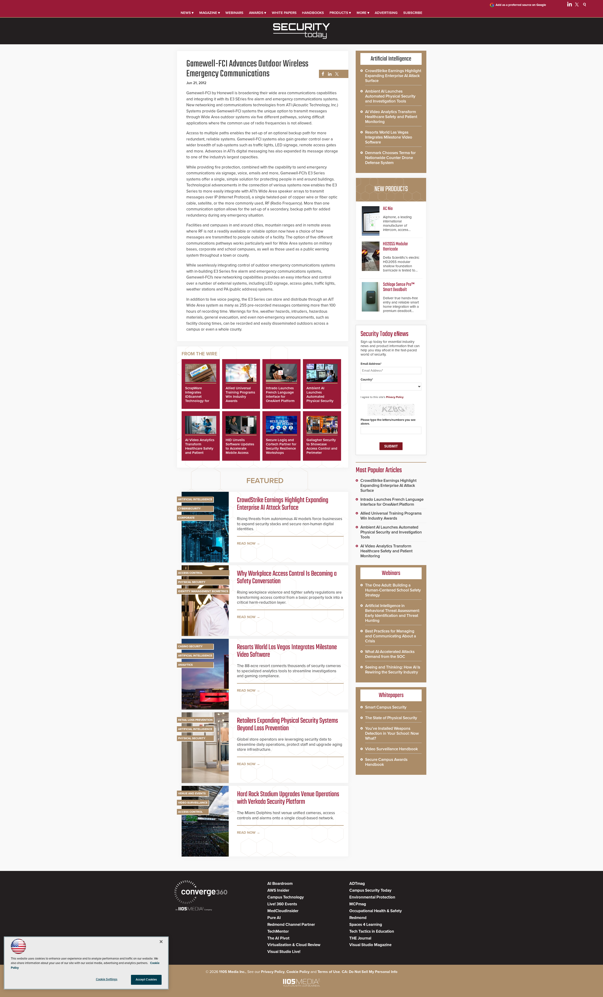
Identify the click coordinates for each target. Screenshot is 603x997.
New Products (391, 189)
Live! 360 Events (282, 904)
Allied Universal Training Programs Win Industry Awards (240, 394)
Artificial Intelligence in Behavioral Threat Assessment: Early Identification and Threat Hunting (392, 613)
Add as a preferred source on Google (521, 5)
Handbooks (313, 13)
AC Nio (388, 208)
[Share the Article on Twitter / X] (336, 74)
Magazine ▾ (209, 13)
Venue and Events (192, 793)
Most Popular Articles (379, 470)
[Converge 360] (200, 892)
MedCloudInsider (282, 910)
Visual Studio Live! (283, 951)
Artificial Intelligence (195, 499)
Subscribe (412, 13)
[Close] (161, 941)
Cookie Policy (298, 971)
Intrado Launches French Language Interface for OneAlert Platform (280, 394)
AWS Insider (278, 890)
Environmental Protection (372, 897)
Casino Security (190, 646)
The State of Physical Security (391, 717)
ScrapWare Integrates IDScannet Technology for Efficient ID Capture (197, 398)
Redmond (358, 917)
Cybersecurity (189, 508)
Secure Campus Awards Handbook (386, 762)
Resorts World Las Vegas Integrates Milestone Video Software (287, 651)
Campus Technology (285, 897)
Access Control (190, 572)
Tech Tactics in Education (371, 931)
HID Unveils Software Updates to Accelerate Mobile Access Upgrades (240, 448)
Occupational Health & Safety (375, 910)
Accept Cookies (146, 979)
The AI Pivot (278, 938)
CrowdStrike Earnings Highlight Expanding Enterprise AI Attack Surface (282, 504)
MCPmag (357, 904)
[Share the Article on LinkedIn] (329, 74)
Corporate (186, 517)
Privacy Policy (394, 397)
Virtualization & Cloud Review (293, 944)
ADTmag (357, 883)
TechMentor (278, 931)
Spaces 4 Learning (365, 924)
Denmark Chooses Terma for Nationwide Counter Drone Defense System (390, 157)
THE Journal (360, 938)
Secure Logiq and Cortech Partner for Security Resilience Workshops (281, 446)
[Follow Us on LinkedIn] (569, 5)
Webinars (234, 13)
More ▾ (363, 13)
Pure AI (274, 917)
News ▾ (187, 13)
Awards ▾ (257, 13)
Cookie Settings (107, 979)
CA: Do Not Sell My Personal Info (369, 971)
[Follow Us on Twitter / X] (577, 5)
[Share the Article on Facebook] (321, 74)
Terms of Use (329, 971)
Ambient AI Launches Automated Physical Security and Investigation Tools (320, 398)
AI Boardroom (280, 883)
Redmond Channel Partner (291, 924)
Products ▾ (340, 13)
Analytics (185, 664)
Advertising (386, 13)
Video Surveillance (193, 802)
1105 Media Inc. (232, 971)
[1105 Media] (193, 909)
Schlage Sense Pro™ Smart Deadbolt (399, 287)
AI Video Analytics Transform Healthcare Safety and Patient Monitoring (199, 448)
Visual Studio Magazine (370, 944)
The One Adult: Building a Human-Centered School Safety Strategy (393, 590)
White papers (284, 13)
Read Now (246, 543)
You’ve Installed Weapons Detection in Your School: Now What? (392, 733)
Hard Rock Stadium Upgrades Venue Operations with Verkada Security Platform (288, 798)
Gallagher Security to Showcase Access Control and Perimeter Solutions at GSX (321, 448)
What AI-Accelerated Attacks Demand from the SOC (390, 654)
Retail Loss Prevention (195, 720)
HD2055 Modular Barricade (395, 246)
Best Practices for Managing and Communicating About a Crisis (390, 636)
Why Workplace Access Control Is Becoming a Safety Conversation (287, 577)
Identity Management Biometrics (203, 591)
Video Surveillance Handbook (391, 749)
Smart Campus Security (386, 707)
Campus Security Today (370, 890)
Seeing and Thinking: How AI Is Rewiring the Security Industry (392, 670)
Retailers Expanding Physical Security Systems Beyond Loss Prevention (287, 724)
